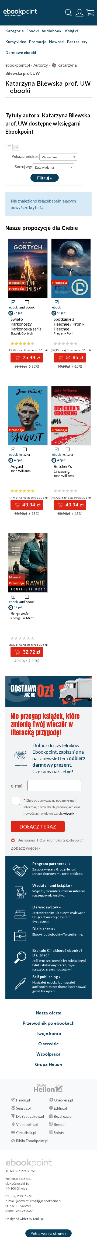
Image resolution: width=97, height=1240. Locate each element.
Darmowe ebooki (20, 52)
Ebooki (32, 30)
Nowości (56, 41)
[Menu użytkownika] (79, 12)
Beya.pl (59, 1124)
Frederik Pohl (63, 333)
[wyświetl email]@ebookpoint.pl (38, 1201)
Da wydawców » (46, 907)
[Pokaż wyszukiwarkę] (69, 13)
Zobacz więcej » (26, 847)
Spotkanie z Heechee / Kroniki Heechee (69, 324)
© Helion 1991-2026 (20, 1171)
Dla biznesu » (44, 928)
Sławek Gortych (22, 333)
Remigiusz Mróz (22, 618)
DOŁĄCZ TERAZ (37, 827)
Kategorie (14, 30)
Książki (71, 30)
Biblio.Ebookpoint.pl (32, 1141)
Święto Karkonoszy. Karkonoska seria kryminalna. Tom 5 (26, 326)
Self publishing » (46, 976)
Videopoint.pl (27, 1124)
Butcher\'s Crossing (63, 469)
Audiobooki (52, 30)
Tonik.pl (38, 1219)
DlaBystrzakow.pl (30, 1116)
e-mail (17, 786)
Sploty (59, 1132)
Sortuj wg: (23, 166)
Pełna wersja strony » (48, 1233)
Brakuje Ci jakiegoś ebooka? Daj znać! (57, 952)
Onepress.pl (63, 1100)
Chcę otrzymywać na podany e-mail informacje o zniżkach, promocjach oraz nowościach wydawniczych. (52, 806)
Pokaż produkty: (25, 156)
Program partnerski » (51, 863)
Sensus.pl (23, 1108)
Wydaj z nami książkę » (52, 885)
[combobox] (58, 157)
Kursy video (15, 41)
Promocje (37, 41)
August (17, 466)
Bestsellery (77, 41)
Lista (8, 147)
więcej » (69, 813)
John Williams (21, 471)
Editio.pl (60, 1108)
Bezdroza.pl (63, 1116)
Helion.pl (23, 1100)
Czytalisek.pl (26, 1132)
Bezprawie (20, 613)
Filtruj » (44, 177)
